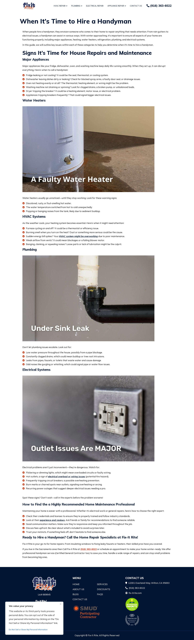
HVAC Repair (59, 6)
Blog (76, 594)
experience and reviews (52, 520)
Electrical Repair (94, 6)
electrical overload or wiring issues (66, 476)
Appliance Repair (115, 6)
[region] (34, 618)
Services (102, 584)
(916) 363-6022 (160, 6)
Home (76, 584)
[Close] (60, 604)
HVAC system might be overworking (78, 236)
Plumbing (75, 6)
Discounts (103, 589)
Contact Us (136, 6)
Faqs (100, 594)
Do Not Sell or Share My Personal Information (28, 629)
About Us (78, 589)
